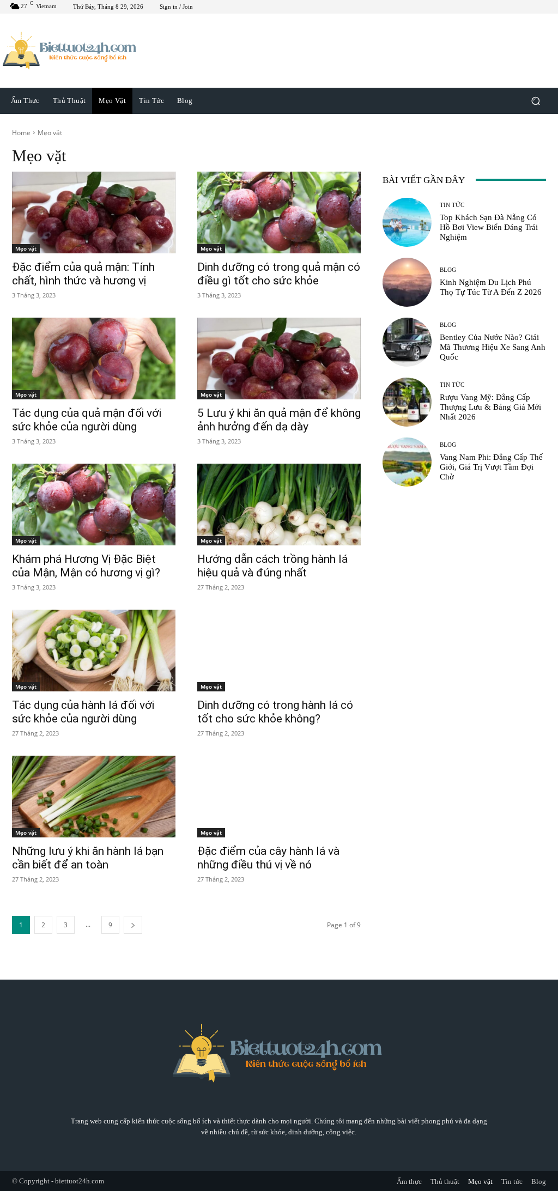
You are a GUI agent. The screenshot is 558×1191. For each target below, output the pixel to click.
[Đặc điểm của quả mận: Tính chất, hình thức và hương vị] (93, 212)
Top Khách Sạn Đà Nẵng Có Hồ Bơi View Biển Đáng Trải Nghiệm (489, 227)
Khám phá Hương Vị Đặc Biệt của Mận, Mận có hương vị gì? (86, 565)
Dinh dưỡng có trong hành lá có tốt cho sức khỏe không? (275, 711)
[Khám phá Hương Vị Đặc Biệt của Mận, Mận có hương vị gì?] (93, 504)
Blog (448, 270)
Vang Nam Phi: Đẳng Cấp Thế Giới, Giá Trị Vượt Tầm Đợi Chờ (491, 467)
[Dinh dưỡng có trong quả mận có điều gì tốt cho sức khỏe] (279, 212)
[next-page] (133, 925)
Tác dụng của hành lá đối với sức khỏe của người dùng (83, 711)
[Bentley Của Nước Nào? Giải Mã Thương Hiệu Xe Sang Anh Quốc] (407, 342)
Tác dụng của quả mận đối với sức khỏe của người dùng (86, 419)
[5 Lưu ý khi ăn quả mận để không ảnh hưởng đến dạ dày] (279, 358)
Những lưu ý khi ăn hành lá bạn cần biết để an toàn (87, 857)
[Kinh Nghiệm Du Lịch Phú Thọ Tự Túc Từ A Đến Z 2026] (407, 282)
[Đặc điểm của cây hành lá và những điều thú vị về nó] (279, 796)
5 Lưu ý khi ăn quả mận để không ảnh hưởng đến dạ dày (279, 419)
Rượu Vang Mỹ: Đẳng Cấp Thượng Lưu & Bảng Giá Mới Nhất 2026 (490, 407)
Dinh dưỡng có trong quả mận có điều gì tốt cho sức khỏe (278, 273)
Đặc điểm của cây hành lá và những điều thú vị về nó (268, 857)
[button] (535, 100)
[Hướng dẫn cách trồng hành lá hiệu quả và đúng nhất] (279, 504)
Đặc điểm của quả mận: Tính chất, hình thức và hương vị (83, 273)
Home (21, 132)
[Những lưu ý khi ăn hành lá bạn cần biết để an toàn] (93, 796)
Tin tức (452, 205)
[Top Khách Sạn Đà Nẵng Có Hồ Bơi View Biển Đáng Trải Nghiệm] (407, 222)
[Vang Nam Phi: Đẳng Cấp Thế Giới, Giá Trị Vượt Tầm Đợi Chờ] (407, 462)
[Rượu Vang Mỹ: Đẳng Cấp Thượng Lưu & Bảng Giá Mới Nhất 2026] (407, 402)
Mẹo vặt (26, 248)
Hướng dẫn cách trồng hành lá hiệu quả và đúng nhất (272, 565)
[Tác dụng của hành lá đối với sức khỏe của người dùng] (93, 650)
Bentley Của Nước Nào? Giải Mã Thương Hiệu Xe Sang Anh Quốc (492, 347)
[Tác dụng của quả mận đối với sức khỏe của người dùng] (93, 358)
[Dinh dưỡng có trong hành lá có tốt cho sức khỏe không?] (279, 650)
